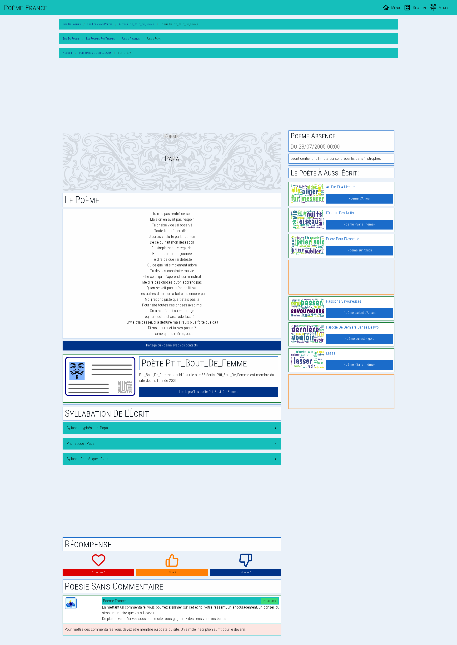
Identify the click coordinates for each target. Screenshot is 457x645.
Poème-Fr (25, 7)
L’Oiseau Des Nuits (340, 213)
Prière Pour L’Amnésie (342, 239)
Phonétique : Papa (80, 443)
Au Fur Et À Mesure (341, 187)
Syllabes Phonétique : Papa (87, 459)
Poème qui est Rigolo (359, 339)
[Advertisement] (228, 95)
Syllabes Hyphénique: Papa (87, 428)
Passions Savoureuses (344, 301)
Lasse (330, 353)
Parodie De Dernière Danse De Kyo (352, 327)
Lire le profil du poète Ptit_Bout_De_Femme (208, 392)
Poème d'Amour (359, 198)
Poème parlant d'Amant (360, 313)
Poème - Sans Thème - (359, 224)
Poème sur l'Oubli (360, 250)
